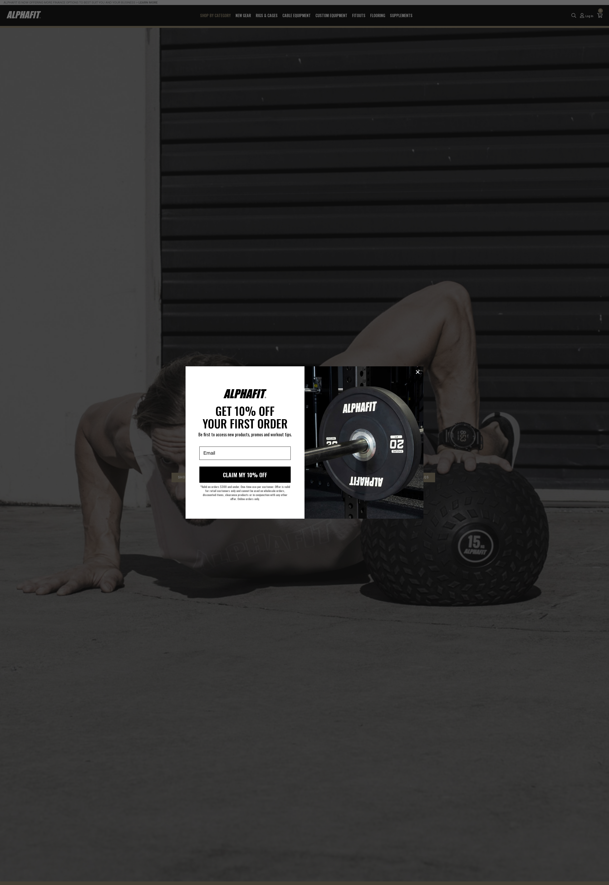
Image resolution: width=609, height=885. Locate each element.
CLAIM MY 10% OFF (245, 474)
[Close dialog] (418, 372)
